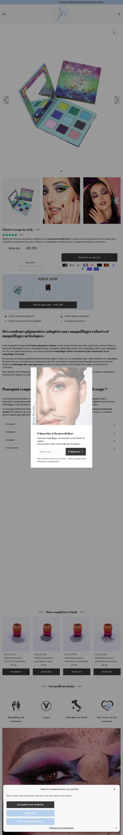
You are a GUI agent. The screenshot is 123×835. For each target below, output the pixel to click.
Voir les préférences (30, 821)
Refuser (30, 813)
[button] (115, 789)
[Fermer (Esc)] (86, 373)
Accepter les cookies (30, 804)
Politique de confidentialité (61, 828)
